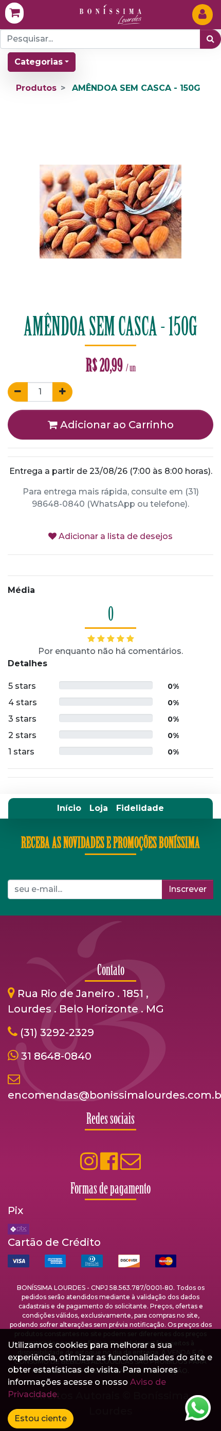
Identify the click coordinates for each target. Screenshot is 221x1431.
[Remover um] (18, 392)
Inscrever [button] (188, 889)
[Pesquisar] (210, 39)
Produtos (36, 88)
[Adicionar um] (62, 392)
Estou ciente (40, 1418)
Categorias (38, 62)
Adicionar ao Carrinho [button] (116, 425)
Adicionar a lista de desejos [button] (115, 536)
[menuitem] (69, 808)
